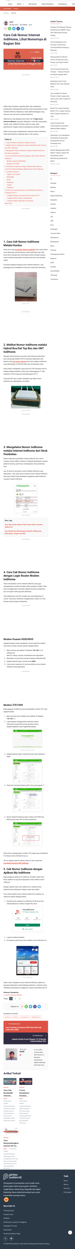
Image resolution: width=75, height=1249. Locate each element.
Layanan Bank (55, 233)
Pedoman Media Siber (12, 1234)
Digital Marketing (48, 4)
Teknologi (53, 275)
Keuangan (53, 229)
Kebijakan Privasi (10, 1226)
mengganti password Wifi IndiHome (16, 863)
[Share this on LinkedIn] (22, 28)
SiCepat (53, 267)
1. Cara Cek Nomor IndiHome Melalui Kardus (20, 143)
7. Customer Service (11, 172)
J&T (51, 217)
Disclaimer (8, 1230)
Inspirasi (53, 208)
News (10, 4)
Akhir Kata (8, 203)
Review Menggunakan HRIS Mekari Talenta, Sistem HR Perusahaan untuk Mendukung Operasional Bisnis (59, 155)
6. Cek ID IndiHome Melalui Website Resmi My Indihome (24, 169)
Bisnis (19, 4)
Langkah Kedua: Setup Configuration (19, 198)
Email (9, 180)
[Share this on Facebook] (18, 28)
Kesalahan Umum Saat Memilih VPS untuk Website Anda (59, 84)
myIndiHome (25, 1017)
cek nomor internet (19, 361)
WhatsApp (10, 177)
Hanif (11, 22)
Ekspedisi (53, 200)
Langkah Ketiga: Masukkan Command (20, 201)
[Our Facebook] (11, 1238)
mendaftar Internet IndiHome (25, 249)
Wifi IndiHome (36, 1017)
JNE (51, 221)
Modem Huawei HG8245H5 (16, 161)
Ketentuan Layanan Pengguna (15, 1222)
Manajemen (33, 4)
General (15, 8)
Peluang (53, 250)
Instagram (10, 182)
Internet (15, 1017)
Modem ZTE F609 (13, 164)
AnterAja (53, 183)
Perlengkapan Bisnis (57, 254)
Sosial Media (7, 8)
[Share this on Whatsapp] (9, 28)
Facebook (10, 187)
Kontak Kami (8, 1214)
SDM (52, 263)
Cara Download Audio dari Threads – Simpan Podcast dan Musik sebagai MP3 (59, 71)
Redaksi (7, 1218)
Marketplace (62, 4)
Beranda (6, 13)
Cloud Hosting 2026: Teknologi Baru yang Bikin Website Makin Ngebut (59, 125)
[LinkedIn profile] (20, 1055)
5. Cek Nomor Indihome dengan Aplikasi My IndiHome (23, 166)
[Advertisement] (26, 89)
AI (51, 179)
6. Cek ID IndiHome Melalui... (13, 995)
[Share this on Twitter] (14, 28)
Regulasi (53, 258)
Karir (52, 225)
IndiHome (7, 1017)
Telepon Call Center (13, 174)
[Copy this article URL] (5, 28)
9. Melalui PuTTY (11, 193)
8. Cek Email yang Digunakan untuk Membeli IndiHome (24, 190)
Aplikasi (53, 187)
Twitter (9, 185)
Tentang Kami (9, 1210)
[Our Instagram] (5, 1238)
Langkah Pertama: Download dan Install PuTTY (23, 195)
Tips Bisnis (54, 279)
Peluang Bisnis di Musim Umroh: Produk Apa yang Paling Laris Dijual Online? (59, 59)
